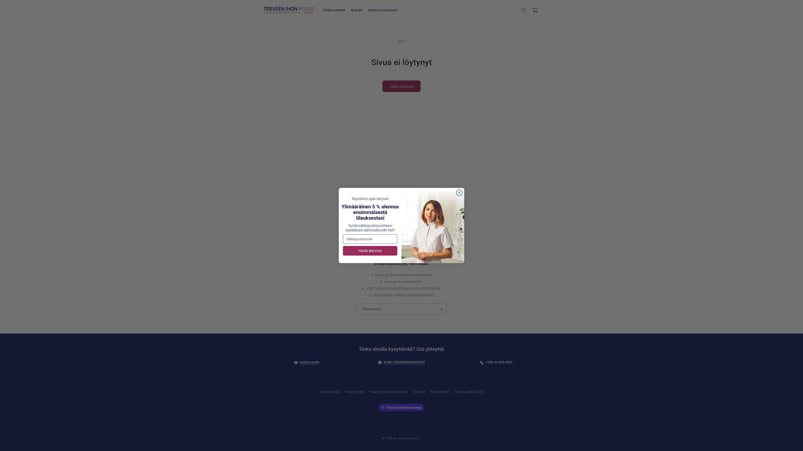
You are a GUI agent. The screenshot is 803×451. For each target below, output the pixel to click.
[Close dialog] (459, 193)
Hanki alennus (370, 250)
